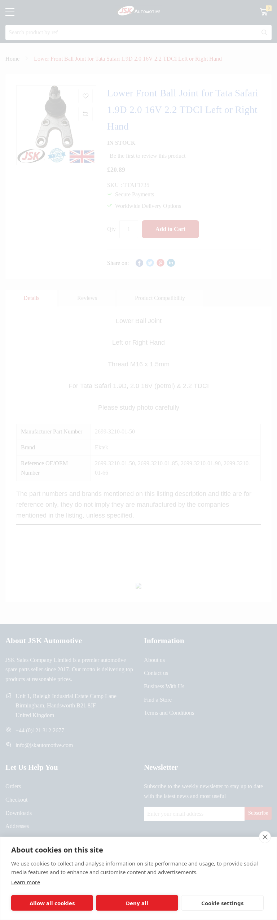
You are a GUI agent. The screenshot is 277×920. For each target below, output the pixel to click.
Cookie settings (222, 903)
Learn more (25, 882)
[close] (265, 837)
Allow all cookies (52, 903)
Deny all (137, 903)
